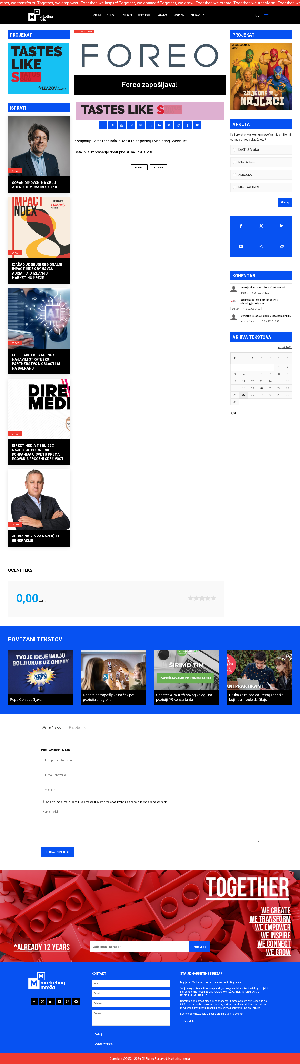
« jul (233, 413)
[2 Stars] (196, 598)
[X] (112, 125)
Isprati (15, 170)
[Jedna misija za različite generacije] (39, 500)
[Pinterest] (169, 125)
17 (234, 388)
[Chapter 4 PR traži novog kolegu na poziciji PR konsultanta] (186, 677)
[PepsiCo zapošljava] (40, 677)
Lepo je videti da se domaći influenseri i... (264, 287)
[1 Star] (190, 598)
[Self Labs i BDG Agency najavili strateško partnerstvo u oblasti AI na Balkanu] (39, 319)
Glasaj (285, 202)
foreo (139, 167)
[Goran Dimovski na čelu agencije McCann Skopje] (39, 146)
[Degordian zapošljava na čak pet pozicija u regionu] (113, 677)
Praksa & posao (84, 31)
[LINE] (197, 125)
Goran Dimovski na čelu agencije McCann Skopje (35, 184)
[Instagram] (261, 246)
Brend (15, 524)
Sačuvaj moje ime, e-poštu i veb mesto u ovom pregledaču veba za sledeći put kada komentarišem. (107, 801)
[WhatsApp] (122, 125)
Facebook (77, 727)
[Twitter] (261, 226)
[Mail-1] (281, 246)
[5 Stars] (213, 598)
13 (261, 381)
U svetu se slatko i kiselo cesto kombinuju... (266, 316)
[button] (257, 15)
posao (158, 167)
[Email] (131, 125)
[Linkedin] (150, 125)
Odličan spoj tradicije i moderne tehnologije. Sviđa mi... (259, 301)
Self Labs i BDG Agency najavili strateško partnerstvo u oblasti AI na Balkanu (36, 361)
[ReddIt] (178, 125)
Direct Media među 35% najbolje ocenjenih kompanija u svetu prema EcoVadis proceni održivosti (38, 452)
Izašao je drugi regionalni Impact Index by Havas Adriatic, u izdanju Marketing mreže (37, 271)
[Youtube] (240, 246)
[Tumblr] (187, 125)
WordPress (51, 727)
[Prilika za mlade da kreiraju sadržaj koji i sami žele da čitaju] (259, 677)
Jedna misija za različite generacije (36, 538)
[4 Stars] (208, 598)
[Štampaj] (159, 125)
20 (261, 388)
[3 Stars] (202, 598)
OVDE (148, 152)
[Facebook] (103, 125)
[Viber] (141, 125)
